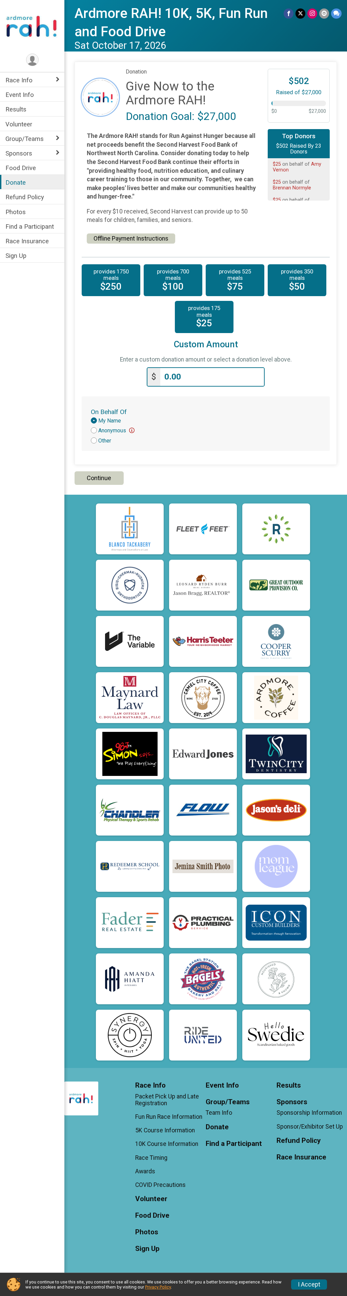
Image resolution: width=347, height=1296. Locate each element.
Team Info (219, 1112)
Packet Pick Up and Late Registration (167, 1100)
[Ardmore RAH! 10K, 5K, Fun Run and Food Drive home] (32, 26)
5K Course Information (165, 1130)
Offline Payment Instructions (131, 238)
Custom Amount (206, 344)
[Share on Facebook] (288, 13)
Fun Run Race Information (168, 1116)
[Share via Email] (324, 13)
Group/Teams (24, 138)
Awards (145, 1171)
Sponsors (18, 153)
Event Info (19, 94)
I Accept (309, 1284)
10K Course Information (166, 1143)
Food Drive (20, 167)
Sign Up (15, 255)
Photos (15, 211)
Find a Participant (29, 226)
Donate (15, 182)
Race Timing (151, 1157)
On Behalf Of (109, 411)
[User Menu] (32, 60)
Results (15, 109)
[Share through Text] (336, 13)
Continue (99, 477)
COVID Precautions (160, 1184)
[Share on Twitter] (300, 13)
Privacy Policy (158, 1287)
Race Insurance (27, 241)
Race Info (19, 80)
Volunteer (18, 124)
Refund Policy (24, 197)
